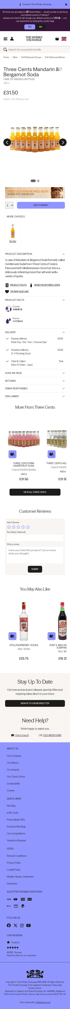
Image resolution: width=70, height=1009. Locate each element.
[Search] (6, 49)
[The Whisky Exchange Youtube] (28, 925)
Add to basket (12, 454)
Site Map (11, 805)
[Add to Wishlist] (60, 69)
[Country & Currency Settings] (64, 39)
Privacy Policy (14, 862)
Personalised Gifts (16, 819)
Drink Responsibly (16, 388)
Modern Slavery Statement (20, 876)
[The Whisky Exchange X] (15, 925)
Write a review (13, 544)
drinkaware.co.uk (43, 1002)
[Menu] (5, 39)
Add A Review (13, 522)
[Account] (12, 39)
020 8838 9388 (52, 735)
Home (6, 57)
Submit (35, 569)
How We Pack (13, 373)
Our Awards (13, 769)
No (40, 27)
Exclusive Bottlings (16, 826)
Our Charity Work (16, 776)
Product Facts (14, 300)
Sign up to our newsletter (35, 703)
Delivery (10, 332)
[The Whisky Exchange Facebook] (9, 925)
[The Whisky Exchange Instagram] (22, 925)
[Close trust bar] (66, 4)
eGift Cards (12, 812)
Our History (13, 762)
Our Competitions (16, 833)
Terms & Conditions (16, 855)
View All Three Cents (35, 492)
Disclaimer (12, 396)
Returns (10, 380)
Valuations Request (16, 840)
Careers (11, 790)
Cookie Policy (14, 869)
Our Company (14, 755)
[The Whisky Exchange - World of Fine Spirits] (34, 38)
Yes (29, 27)
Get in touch (22, 735)
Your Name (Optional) (16, 532)
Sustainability (13, 783)
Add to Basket (41, 205)
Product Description (18, 254)
